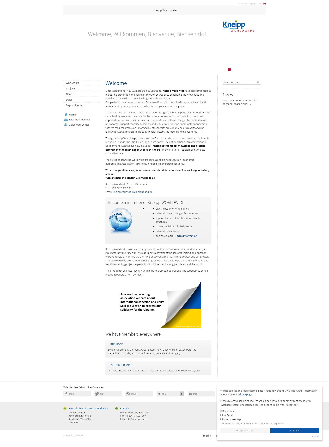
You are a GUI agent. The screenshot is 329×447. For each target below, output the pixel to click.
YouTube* (228, 415)
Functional (229, 411)
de (260, 3)
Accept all (294, 430)
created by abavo (73, 435)
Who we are (72, 82)
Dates (69, 99)
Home (72, 114)
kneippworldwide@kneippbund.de (133, 191)
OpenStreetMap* (232, 419)
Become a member (79, 119)
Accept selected (244, 430)
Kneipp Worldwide (164, 10)
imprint (315, 436)
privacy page (244, 394)
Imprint (207, 435)
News (69, 94)
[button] (77, 393)
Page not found (74, 105)
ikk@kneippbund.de (138, 419)
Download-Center (79, 124)
